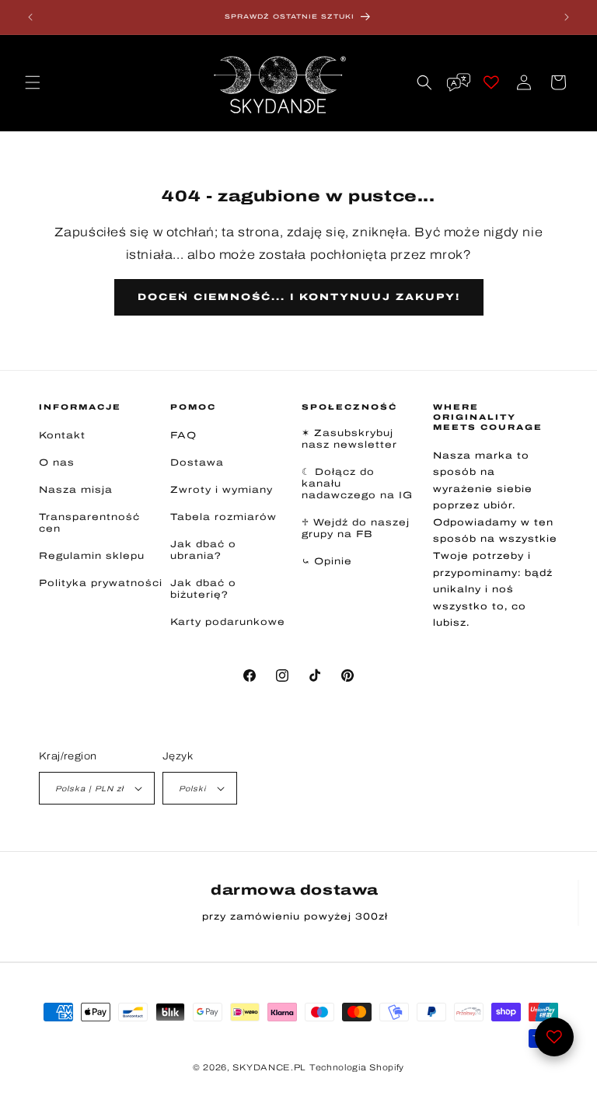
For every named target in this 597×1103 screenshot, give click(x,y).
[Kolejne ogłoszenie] (567, 17)
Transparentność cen (89, 522)
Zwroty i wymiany (221, 489)
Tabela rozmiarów (223, 516)
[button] (33, 82)
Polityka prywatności (100, 583)
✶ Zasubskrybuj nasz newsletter (349, 439)
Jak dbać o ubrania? (203, 550)
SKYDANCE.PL (269, 1067)
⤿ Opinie (327, 561)
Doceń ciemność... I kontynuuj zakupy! (299, 296)
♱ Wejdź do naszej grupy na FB (356, 528)
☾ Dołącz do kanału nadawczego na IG (357, 483)
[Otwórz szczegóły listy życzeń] (554, 1036)
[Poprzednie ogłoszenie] (30, 17)
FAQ (183, 435)
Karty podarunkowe (227, 621)
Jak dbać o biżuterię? (203, 589)
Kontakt (62, 435)
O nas (57, 462)
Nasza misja (76, 489)
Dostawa (197, 462)
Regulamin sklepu (92, 555)
